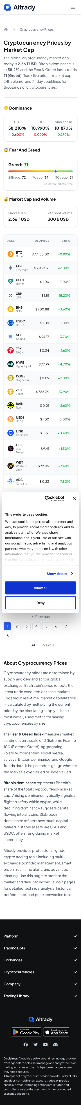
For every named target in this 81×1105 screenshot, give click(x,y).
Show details (57, 573)
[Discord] (55, 1044)
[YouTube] (45, 1044)
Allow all (40, 588)
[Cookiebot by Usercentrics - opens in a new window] (47, 498)
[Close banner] (74, 498)
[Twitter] (35, 1044)
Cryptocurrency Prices (37, 29)
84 (33, 645)
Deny (40, 602)
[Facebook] (25, 1044)
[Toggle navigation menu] (72, 7)
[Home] (6, 29)
